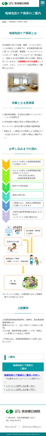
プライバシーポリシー (31, 427)
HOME (4, 22)
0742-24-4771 (15, 420)
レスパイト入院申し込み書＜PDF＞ (21, 390)
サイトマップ (10, 427)
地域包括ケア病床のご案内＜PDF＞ (22, 375)
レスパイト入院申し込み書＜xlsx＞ (21, 386)
